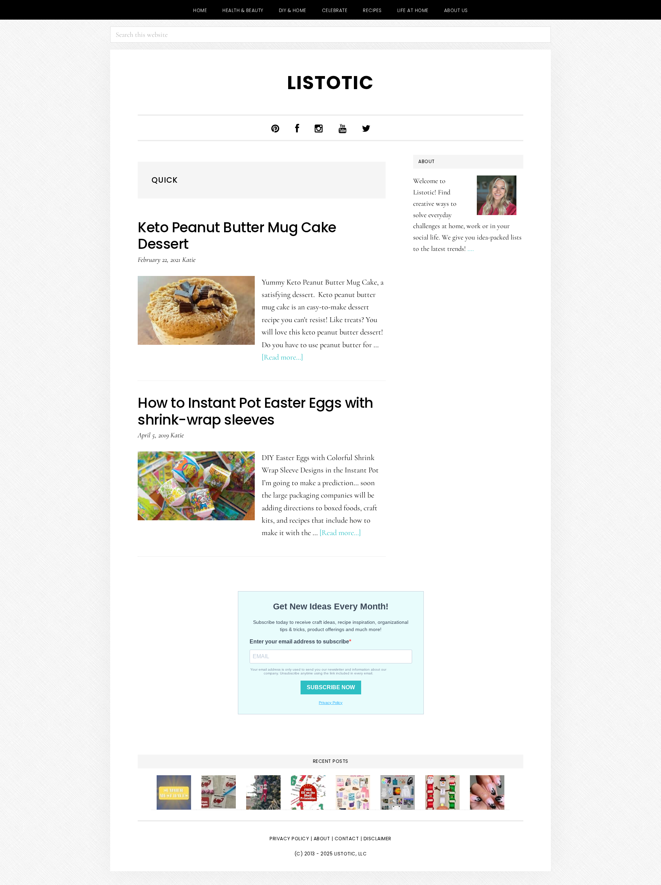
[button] (388, 129)
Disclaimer (377, 838)
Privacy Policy (289, 838)
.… (471, 248)
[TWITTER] (366, 128)
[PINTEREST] (275, 128)
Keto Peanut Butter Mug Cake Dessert (237, 236)
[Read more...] (282, 357)
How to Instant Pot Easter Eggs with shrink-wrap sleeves (255, 411)
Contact (347, 838)
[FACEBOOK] (297, 128)
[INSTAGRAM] (319, 128)
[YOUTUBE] (343, 128)
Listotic (330, 83)
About (322, 838)
